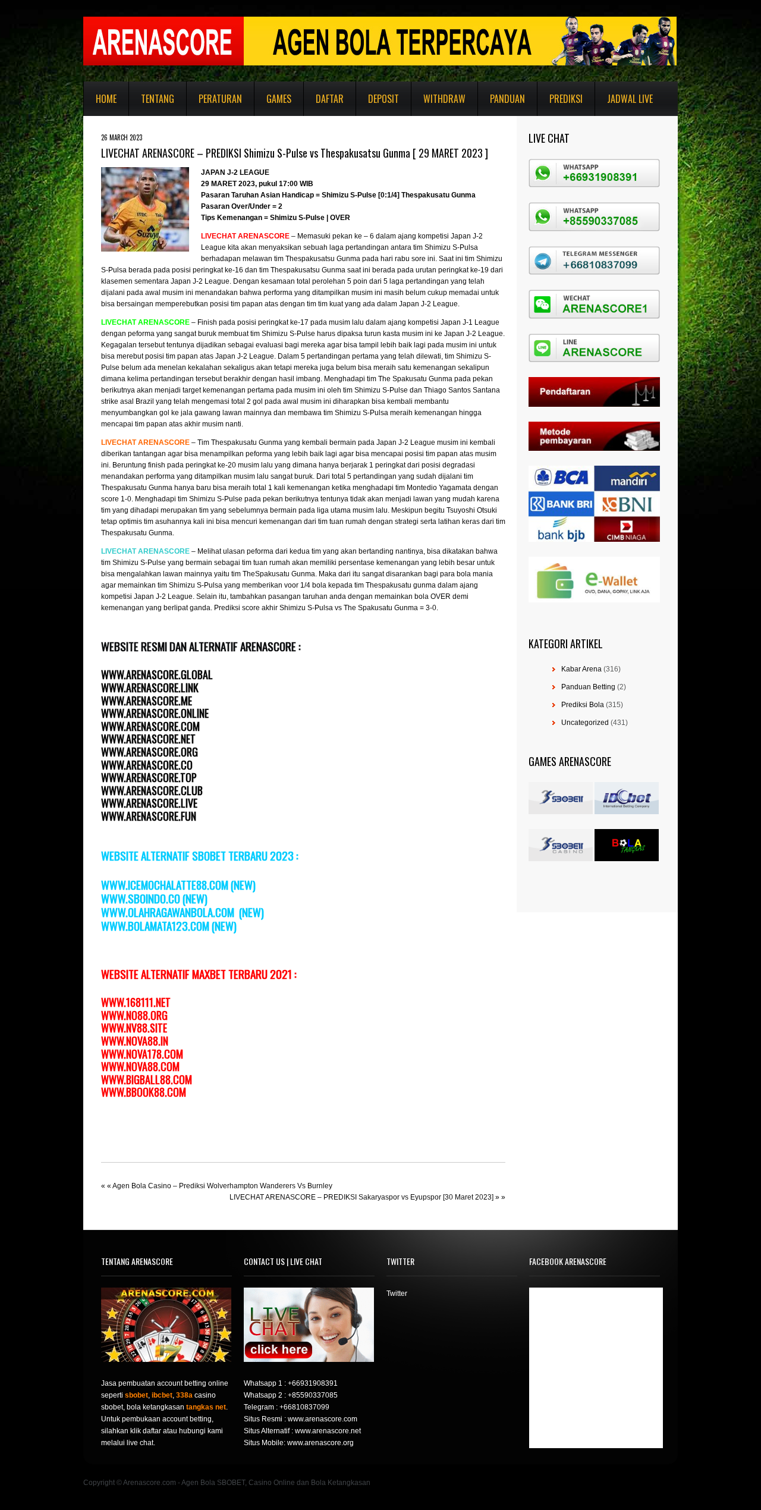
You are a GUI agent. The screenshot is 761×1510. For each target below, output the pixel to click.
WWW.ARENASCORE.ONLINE (155, 713)
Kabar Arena (581, 669)
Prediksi (566, 99)
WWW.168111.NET (136, 1002)
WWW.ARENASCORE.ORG (149, 751)
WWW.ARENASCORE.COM (150, 726)
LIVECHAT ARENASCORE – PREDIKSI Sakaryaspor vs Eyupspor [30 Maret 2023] (361, 1197)
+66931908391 (313, 1383)
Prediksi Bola (582, 705)
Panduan (507, 99)
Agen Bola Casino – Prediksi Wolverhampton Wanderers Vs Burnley (222, 1186)
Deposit (383, 99)
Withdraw (444, 99)
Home (106, 99)
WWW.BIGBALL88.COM (146, 1079)
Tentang (157, 99)
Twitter (396, 1293)
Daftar (330, 99)
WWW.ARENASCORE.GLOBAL (157, 674)
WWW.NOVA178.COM (142, 1054)
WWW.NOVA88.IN (134, 1040)
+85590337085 (313, 1395)
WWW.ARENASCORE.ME (146, 700)
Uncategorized (585, 722)
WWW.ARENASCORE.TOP (149, 777)
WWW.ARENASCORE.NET (148, 738)
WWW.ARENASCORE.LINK (150, 687)
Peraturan (220, 99)
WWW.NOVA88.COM (140, 1066)
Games (278, 99)
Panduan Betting (588, 687)
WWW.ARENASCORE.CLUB (152, 790)
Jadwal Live (630, 99)
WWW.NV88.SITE (134, 1027)
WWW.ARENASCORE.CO (147, 765)
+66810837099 (304, 1407)
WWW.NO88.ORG (134, 1015)
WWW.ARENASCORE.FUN (148, 816)
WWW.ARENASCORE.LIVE (149, 803)
